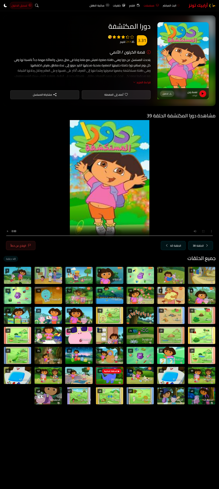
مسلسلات (149, 5)
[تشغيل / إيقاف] (202, 93)
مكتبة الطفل (96, 5)
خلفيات (117, 5)
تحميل (165, 94)
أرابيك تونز (199, 5)
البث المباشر (169, 5)
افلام (132, 5)
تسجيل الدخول (19, 5)
